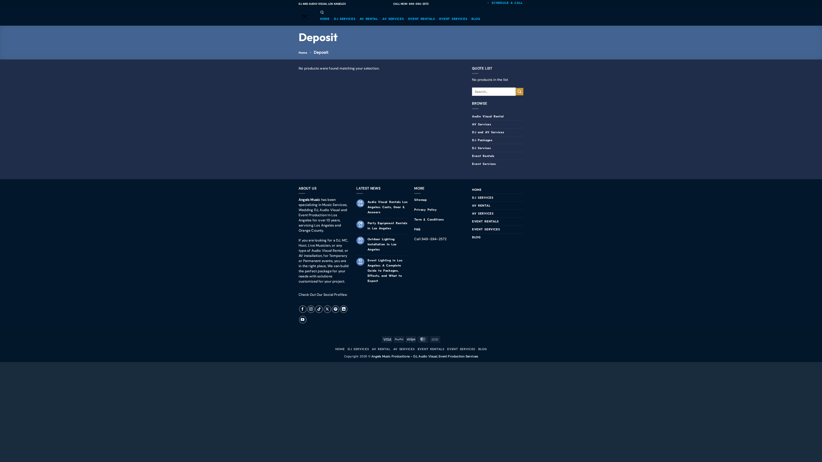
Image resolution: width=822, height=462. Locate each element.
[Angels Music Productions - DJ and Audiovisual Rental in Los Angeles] (305, 16)
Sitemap (420, 200)
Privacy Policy (425, 210)
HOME (477, 190)
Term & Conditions (429, 219)
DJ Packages (482, 140)
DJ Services (481, 148)
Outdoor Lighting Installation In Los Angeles (382, 244)
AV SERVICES (483, 213)
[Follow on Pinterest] (335, 309)
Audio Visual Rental (488, 116)
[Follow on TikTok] (319, 309)
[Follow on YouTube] (303, 319)
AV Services (481, 124)
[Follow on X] (327, 309)
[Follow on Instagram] (311, 309)
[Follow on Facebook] (303, 309)
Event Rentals (483, 156)
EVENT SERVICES (486, 229)
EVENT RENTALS (485, 221)
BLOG (476, 237)
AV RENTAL (481, 205)
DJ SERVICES (482, 198)
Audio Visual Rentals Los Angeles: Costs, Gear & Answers (388, 207)
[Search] (322, 12)
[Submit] (519, 92)
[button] (325, 18)
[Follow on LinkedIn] (343, 309)
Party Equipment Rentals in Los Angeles (387, 225)
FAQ (417, 229)
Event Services (484, 164)
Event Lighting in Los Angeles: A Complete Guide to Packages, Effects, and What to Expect (385, 270)
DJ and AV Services (488, 132)
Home (303, 53)
